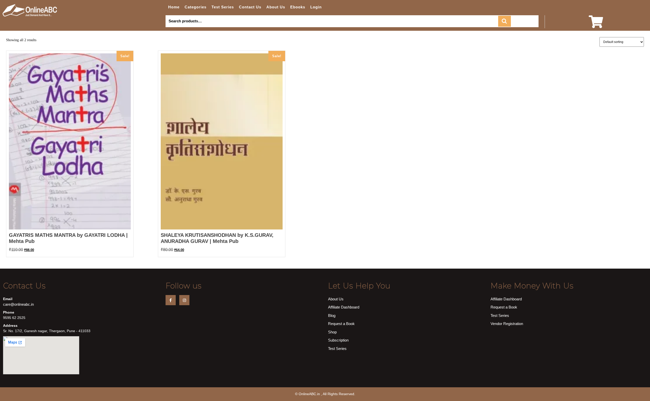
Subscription (338, 340)
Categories (195, 7)
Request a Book (341, 323)
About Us (275, 7)
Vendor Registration (507, 323)
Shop (332, 332)
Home (174, 7)
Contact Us (250, 7)
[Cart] (596, 25)
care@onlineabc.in (18, 304)
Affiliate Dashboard (343, 307)
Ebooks (297, 7)
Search (504, 21)
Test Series (223, 7)
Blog (331, 315)
